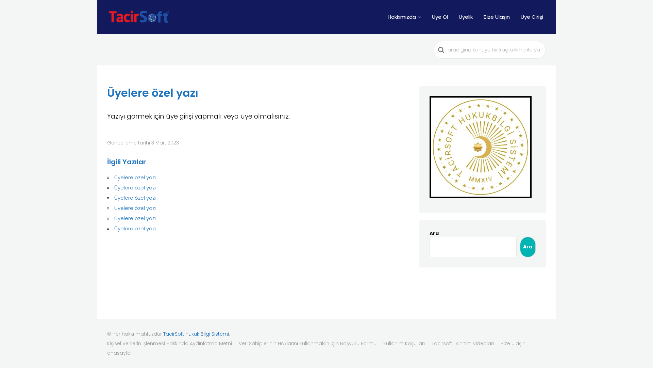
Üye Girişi (532, 16)
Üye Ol (440, 16)
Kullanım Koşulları (404, 343)
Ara (434, 233)
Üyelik (466, 16)
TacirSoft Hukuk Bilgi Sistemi (196, 334)
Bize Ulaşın (497, 16)
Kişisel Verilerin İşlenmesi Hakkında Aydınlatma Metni (169, 343)
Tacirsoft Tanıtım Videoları (463, 343)
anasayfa (119, 353)
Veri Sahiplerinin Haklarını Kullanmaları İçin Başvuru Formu (307, 343)
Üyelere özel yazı (135, 177)
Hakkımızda (402, 16)
